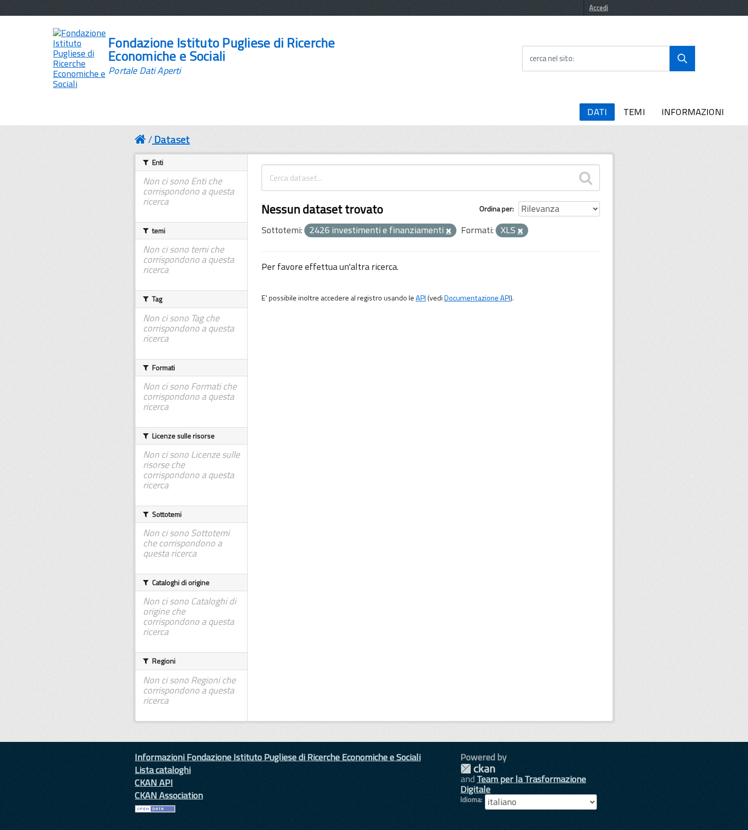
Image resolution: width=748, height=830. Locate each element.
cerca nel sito (551, 58)
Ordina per (495, 208)
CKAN (478, 768)
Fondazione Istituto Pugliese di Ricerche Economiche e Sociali (221, 56)
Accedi (598, 8)
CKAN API (154, 782)
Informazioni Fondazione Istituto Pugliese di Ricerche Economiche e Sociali (278, 757)
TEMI (634, 112)
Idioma (471, 799)
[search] (585, 177)
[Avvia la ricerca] (682, 58)
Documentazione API (477, 297)
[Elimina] (448, 231)
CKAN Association (169, 795)
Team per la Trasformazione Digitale (523, 784)
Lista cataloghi (163, 770)
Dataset (172, 139)
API (421, 297)
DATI (597, 112)
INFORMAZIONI (692, 112)
